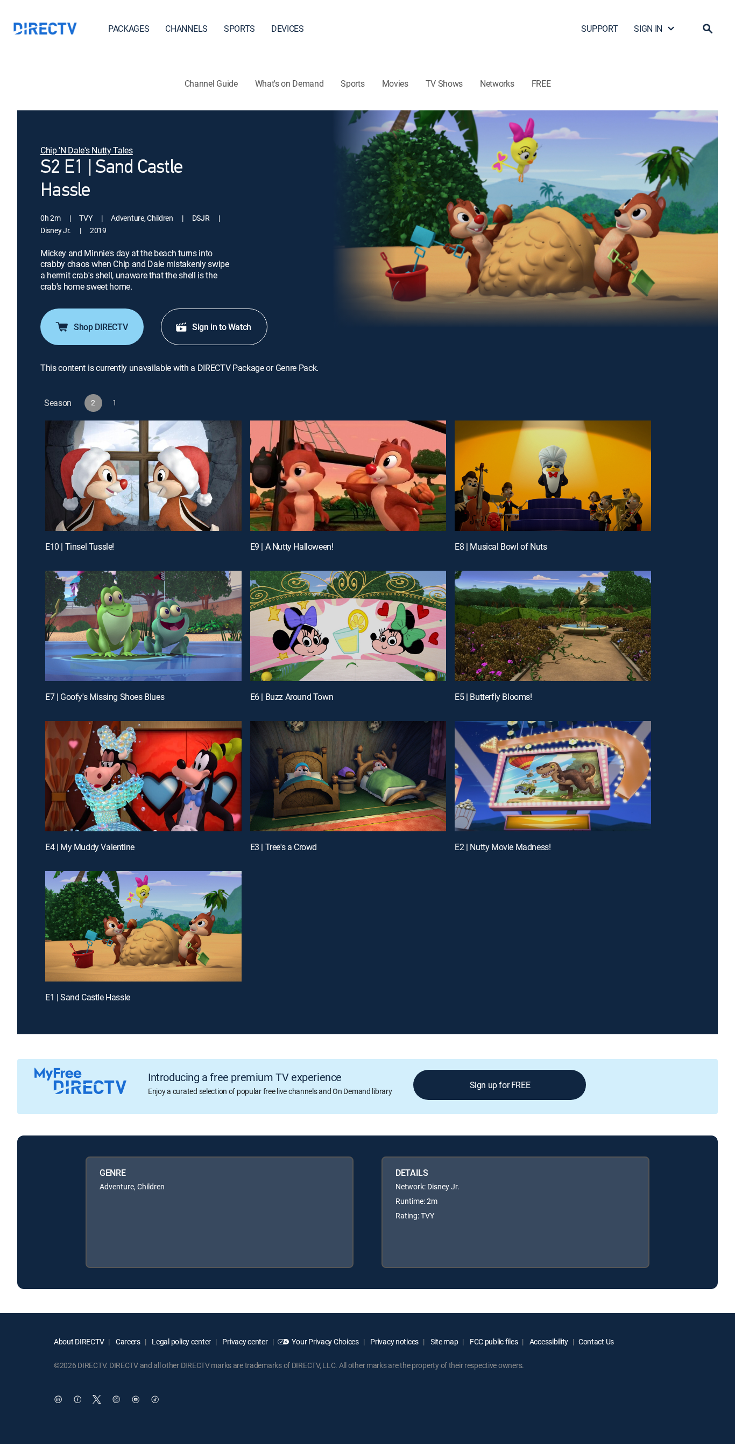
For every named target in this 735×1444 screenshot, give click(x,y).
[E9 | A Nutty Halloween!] (348, 475)
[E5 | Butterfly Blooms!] (553, 626)
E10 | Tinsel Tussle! (79, 546)
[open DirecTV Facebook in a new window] (77, 1399)
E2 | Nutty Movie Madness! (502, 847)
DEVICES (287, 28)
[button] (707, 28)
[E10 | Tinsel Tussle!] (143, 475)
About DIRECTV (79, 1341)
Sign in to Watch (221, 327)
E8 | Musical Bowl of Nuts (501, 546)
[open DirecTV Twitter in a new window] (97, 1399)
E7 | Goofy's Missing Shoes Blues (104, 697)
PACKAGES (128, 28)
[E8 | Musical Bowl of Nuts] (553, 475)
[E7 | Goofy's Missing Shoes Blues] (143, 626)
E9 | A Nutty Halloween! (292, 546)
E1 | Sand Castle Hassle (87, 997)
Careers (127, 1341)
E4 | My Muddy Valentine (90, 847)
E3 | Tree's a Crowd (283, 847)
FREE (541, 83)
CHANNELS (186, 28)
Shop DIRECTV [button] (101, 327)
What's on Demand (289, 83)
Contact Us (596, 1341)
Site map (443, 1341)
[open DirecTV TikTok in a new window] (155, 1399)
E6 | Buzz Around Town (292, 697)
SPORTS (239, 28)
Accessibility (548, 1341)
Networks (497, 83)
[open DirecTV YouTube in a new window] (135, 1399)
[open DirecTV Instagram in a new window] (116, 1399)
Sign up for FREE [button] (500, 1085)
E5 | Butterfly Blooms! (493, 697)
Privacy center (244, 1341)
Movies (395, 83)
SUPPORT (599, 28)
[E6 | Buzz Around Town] (348, 626)
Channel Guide (211, 83)
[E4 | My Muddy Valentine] (143, 776)
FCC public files (493, 1341)
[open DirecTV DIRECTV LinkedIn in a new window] (58, 1399)
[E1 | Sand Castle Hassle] (143, 926)
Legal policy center (181, 1341)
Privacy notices (394, 1341)
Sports (352, 83)
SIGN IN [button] (648, 28)
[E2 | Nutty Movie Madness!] (553, 776)
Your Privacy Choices (325, 1341)
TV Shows (444, 83)
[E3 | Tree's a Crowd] (348, 776)
